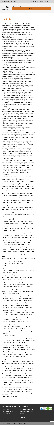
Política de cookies (23, 423)
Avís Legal (14, 423)
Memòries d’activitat (8, 411)
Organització (6, 409)
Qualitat (22, 413)
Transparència (6, 413)
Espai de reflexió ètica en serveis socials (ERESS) (26, 410)
